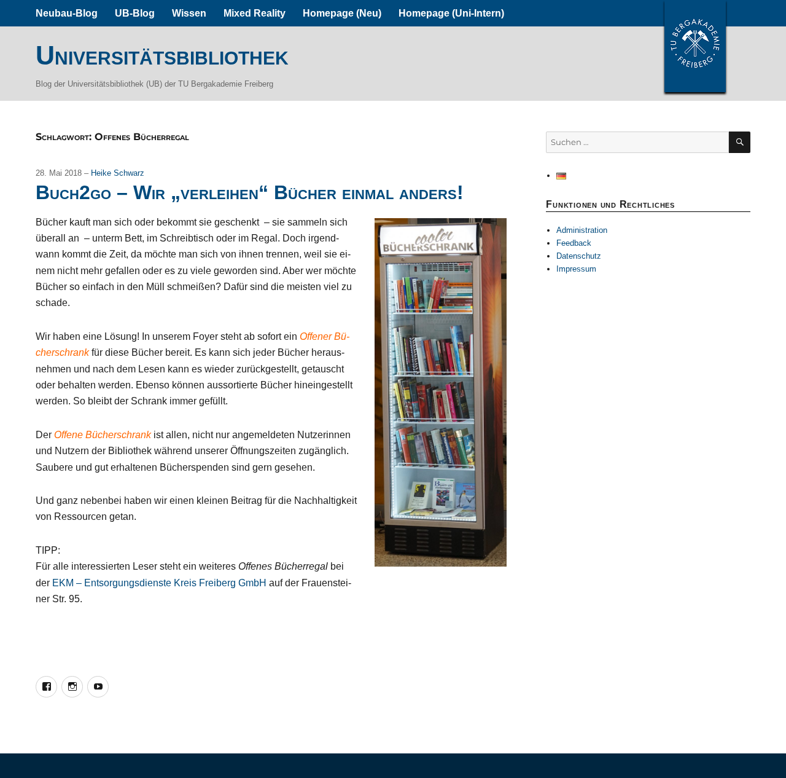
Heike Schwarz (117, 173)
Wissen (189, 13)
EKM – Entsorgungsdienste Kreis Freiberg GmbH (159, 583)
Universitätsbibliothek (162, 55)
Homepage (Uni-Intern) (451, 13)
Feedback (573, 243)
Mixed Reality (255, 13)
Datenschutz (578, 256)
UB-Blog (135, 13)
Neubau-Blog (67, 13)
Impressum (576, 268)
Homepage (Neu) (342, 13)
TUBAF (695, 46)
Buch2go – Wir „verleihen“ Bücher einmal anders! (250, 192)
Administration (581, 230)
